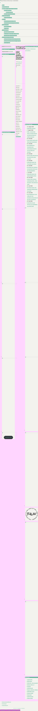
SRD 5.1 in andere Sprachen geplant (19, 55)
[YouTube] (8, 710)
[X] (5, 710)
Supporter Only (8, 437)
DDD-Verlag (29, 681)
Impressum (4, 703)
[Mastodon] (13, 710)
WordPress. (23, 708)
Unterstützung (5, 705)
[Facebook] (2, 710)
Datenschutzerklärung (6, 702)
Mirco (19, 61)
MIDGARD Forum (30, 691)
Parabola (19, 708)
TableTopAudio (30, 696)
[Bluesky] (18, 710)
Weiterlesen (18, 136)
